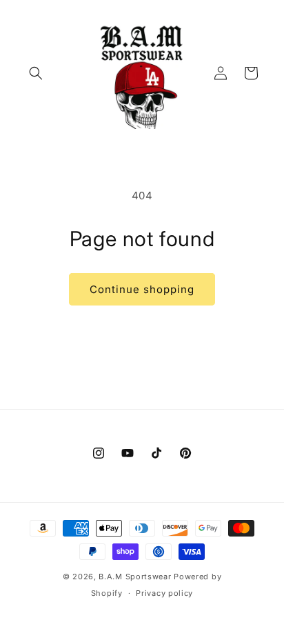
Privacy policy (164, 593)
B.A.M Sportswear (135, 576)
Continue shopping (142, 289)
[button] (36, 73)
